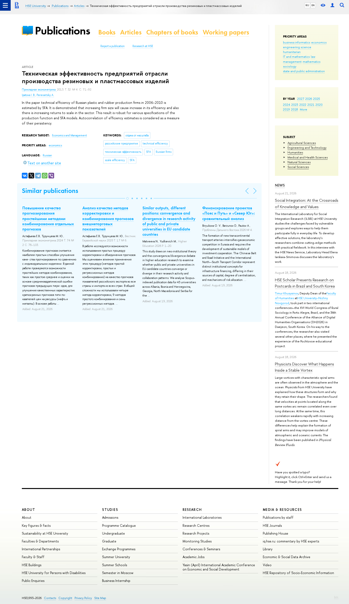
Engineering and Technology (307, 147)
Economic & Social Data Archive (286, 557)
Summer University (116, 557)
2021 (310, 104)
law (313, 56)
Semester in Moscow (117, 572)
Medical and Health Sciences (308, 157)
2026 (308, 98)
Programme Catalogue (119, 525)
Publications (62, 30)
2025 (316, 98)
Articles (130, 32)
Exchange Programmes (118, 549)
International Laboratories (202, 517)
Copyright (65, 598)
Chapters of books (172, 32)
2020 (319, 104)
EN (313, 5)
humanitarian (292, 52)
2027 (300, 98)
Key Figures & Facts (36, 525)
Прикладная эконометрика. (39, 89)
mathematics (311, 61)
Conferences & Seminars (201, 549)
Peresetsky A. (45, 95)
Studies (110, 509)
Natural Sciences (299, 162)
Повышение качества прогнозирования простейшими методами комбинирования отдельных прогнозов (48, 218)
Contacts (50, 598)
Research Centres (196, 525)
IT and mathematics (296, 56)
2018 (294, 109)
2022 (302, 104)
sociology (289, 66)
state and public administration (304, 71)
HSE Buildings (31, 565)
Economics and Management (69, 135)
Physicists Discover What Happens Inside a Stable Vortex (304, 367)
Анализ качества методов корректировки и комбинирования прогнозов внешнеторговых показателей (108, 218)
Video (267, 565)
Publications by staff (278, 517)
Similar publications (50, 191)
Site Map (100, 598)
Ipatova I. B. (28, 95)
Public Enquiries (33, 580)
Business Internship (116, 580)
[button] (127, 198)
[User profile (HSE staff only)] (332, 5)
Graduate (109, 541)
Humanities (295, 152)
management (292, 61)
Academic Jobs (193, 557)
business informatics (296, 42)
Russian (47, 155)
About (28, 509)
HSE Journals (272, 525)
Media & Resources (282, 509)
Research (192, 509)
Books (106, 32)
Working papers (226, 32)
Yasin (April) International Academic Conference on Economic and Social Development (219, 567)
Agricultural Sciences (302, 143)
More (303, 109)
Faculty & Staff (33, 557)
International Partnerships (41, 549)
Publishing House (275, 533)
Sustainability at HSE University (45, 533)
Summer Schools (114, 565)
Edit (336, 597)
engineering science (297, 47)
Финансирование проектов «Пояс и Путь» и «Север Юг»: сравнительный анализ (228, 213)
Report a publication (112, 46)
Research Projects (196, 533)
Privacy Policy (83, 598)
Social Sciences (298, 167)
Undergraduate (113, 533)
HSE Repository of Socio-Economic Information (298, 572)
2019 (286, 109)
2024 (286, 104)
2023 (294, 104)
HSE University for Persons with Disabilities (53, 572)
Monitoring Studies (197, 541)
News (280, 185)
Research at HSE (142, 46)
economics (318, 42)
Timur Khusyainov (286, 293)
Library (268, 549)
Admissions (110, 517)
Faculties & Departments (40, 541)
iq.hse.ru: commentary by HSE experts (291, 541)
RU (307, 5)
